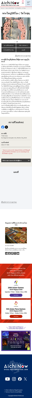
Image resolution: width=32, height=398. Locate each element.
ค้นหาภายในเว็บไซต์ (10, 8)
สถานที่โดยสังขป (8, 45)
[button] (2, 30)
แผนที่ (23, 50)
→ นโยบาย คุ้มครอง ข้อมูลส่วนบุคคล (13, 390)
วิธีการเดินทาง (23, 45)
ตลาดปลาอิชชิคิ (9, 245)
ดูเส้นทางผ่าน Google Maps (24, 55)
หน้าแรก (2, 8)
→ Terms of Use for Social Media (13, 392)
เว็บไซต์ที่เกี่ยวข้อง (8, 50)
